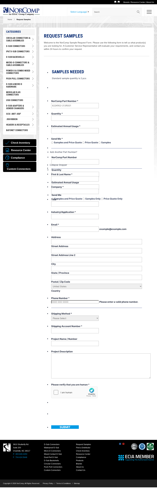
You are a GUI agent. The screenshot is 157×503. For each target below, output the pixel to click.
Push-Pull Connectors (53, 467)
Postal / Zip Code (60, 281)
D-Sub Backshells (15, 57)
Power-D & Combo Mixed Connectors (18, 71)
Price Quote (92, 142)
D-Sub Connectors (15, 46)
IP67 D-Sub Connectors (18, 51)
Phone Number (60, 298)
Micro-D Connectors (52, 451)
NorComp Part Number (64, 101)
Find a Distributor (83, 448)
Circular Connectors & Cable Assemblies (18, 39)
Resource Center (138, 2)
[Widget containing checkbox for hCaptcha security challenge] (74, 392)
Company (57, 186)
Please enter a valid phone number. (118, 301)
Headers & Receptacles (18, 125)
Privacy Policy (48, 483)
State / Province (60, 272)
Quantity (57, 113)
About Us (150, 2)
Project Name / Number (64, 338)
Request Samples (83, 444)
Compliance (81, 457)
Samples (106, 142)
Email (55, 224)
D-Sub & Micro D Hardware (14, 85)
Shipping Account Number (66, 326)
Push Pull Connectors (18, 78)
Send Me (57, 138)
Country (55, 290)
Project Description (62, 351)
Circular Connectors (52, 464)
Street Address (59, 246)
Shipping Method (61, 313)
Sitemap (77, 483)
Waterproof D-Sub (51, 448)
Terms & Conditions (63, 483)
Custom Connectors (52, 470)
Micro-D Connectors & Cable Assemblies (17, 63)
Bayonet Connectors (17, 130)
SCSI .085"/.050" (13, 114)
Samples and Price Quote (68, 142)
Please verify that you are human (70, 384)
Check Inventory (83, 451)
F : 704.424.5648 (20, 457)
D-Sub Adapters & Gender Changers (15, 107)
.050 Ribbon (11, 119)
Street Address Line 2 (63, 255)
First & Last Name (61, 174)
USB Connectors (14, 100)
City (53, 264)
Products (79, 460)
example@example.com (112, 229)
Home (10, 19)
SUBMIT (65, 427)
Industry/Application (63, 212)
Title (54, 199)
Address (56, 237)
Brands (126, 2)
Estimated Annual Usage (65, 126)
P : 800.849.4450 (20, 454)
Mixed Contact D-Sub (53, 454)
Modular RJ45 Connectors (13, 93)
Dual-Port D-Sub (51, 457)
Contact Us (80, 470)
